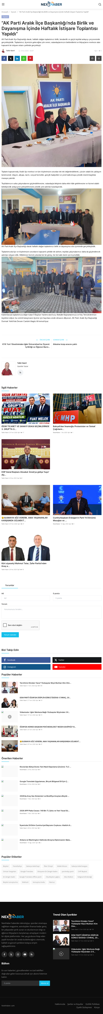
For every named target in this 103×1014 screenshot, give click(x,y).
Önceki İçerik (44, 340)
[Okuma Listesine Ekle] (98, 58)
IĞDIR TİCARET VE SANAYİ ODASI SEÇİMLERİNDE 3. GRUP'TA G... (25, 427)
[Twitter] (11, 954)
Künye (97, 1007)
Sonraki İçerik (58, 340)
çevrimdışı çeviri (68, 871)
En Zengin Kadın (9, 877)
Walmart (25, 882)
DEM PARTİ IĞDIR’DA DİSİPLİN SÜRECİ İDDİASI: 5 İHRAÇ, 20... (45, 697)
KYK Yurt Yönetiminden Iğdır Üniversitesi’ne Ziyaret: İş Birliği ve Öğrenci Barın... (26, 345)
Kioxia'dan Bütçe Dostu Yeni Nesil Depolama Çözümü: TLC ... (45, 767)
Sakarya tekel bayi (33, 866)
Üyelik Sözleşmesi (84, 1007)
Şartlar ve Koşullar (75, 1004)
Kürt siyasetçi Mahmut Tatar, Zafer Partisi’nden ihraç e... (24, 564)
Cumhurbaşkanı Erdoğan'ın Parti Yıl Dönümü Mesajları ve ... (74, 519)
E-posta (56, 593)
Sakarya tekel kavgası (79, 866)
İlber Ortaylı (48, 866)
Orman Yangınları (9, 871)
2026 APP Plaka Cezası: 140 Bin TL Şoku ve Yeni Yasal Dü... (45, 811)
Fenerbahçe (17, 866)
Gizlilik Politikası (93, 1004)
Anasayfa (5, 12)
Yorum (4, 604)
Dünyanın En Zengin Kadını (47, 871)
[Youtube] (25, 954)
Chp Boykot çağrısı (53, 877)
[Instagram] (18, 954)
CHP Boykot (82, 871)
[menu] (3, 4)
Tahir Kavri (22, 363)
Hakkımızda (60, 1004)
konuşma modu (39, 882)
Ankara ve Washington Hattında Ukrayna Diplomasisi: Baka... (45, 840)
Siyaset (13, 12)
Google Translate (26, 871)
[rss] (31, 954)
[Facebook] (4, 954)
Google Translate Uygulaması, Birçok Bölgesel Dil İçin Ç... (44, 781)
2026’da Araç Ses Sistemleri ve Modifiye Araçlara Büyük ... (44, 796)
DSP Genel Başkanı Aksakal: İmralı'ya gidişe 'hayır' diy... (25, 473)
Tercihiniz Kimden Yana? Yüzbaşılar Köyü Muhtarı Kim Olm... (45, 683)
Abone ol (44, 983)
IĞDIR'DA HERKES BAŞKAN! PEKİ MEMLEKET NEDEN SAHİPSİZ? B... (48, 727)
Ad (3, 593)
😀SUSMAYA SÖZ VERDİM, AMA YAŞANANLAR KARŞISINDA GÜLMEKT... (24, 519)
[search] (100, 4)
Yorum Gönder (10, 635)
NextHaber (56, 432)
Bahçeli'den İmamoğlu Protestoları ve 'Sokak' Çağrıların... (74, 427)
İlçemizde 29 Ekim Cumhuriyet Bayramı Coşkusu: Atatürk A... (46, 825)
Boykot (6, 866)
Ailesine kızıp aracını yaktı (65, 344)
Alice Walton (68, 877)
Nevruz (52, 882)
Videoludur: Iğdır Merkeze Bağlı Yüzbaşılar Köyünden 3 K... (45, 712)
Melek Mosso (62, 866)
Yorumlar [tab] (9, 585)
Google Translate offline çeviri (30, 877)
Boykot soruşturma (10, 882)
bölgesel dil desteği (85, 877)
